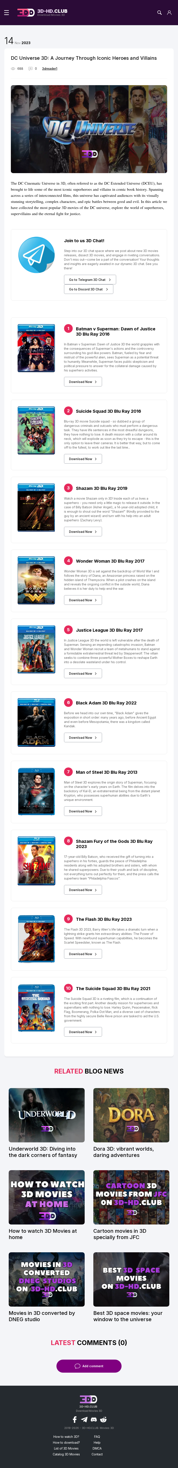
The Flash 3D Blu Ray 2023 (104, 919)
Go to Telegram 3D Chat (87, 280)
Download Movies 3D (52, 13)
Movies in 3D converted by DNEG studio (42, 1316)
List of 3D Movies (66, 1448)
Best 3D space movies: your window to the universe (128, 1316)
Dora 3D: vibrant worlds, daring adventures (123, 1152)
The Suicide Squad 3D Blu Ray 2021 (113, 988)
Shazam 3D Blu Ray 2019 (101, 488)
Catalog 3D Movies (66, 1454)
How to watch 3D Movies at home (43, 1234)
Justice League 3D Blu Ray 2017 (109, 630)
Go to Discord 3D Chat (86, 289)
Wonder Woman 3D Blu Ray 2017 (110, 561)
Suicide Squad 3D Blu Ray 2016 (108, 411)
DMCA (97, 1448)
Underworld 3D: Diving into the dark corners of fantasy (43, 1152)
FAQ (97, 1436)
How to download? (66, 1442)
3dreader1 (49, 68)
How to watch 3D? (66, 1436)
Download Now (80, 382)
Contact (97, 1454)
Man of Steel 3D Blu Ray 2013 (106, 772)
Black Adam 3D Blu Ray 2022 (106, 703)
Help (97, 1442)
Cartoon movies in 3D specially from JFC (119, 1234)
